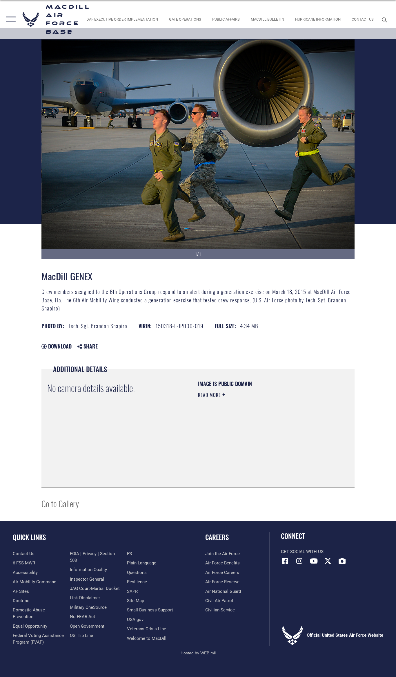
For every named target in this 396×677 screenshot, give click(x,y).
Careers (217, 537)
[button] (9, 19)
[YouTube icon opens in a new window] (313, 561)
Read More (210, 394)
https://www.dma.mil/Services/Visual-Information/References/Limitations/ (266, 440)
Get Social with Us (302, 551)
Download (59, 346)
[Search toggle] (385, 19)
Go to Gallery (60, 503)
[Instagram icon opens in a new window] (299, 561)
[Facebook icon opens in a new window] (285, 561)
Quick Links (29, 537)
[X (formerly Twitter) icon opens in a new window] (328, 561)
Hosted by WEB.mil (198, 653)
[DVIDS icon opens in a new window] (342, 561)
